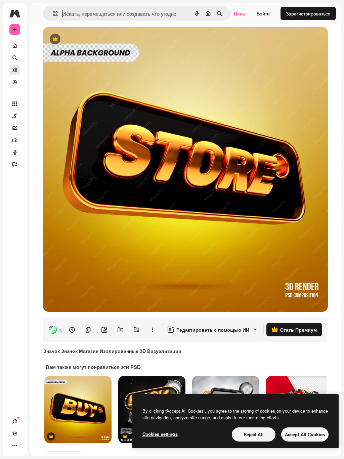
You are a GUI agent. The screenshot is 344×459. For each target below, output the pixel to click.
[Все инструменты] (14, 103)
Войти (263, 13)
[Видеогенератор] (14, 140)
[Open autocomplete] (52, 13)
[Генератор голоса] (14, 152)
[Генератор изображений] (14, 128)
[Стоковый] (14, 70)
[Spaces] (14, 116)
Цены (240, 13)
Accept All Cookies (305, 434)
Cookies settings (160, 434)
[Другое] (14, 445)
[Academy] (14, 433)
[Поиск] (14, 57)
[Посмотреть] (14, 82)
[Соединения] (14, 421)
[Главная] (14, 45)
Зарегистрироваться (308, 13)
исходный (88, 39)
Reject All (254, 434)
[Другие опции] (152, 329)
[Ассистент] (14, 164)
